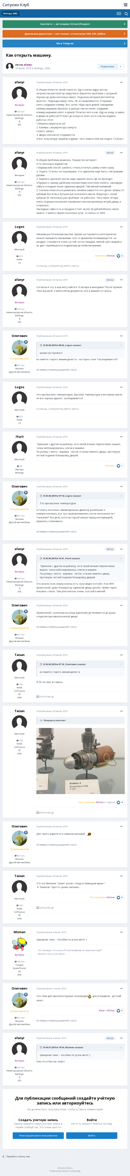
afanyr (20, 82)
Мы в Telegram (65, 43)
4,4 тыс (21, 111)
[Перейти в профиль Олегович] (19, 347)
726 (21, 684)
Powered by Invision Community (65, 1171)
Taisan (20, 655)
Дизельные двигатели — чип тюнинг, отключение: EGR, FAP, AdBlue (65, 33)
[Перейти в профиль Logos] (19, 238)
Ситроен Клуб (16, 4)
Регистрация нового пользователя (38, 1135)
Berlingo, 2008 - (42, 68)
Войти (91, 1135)
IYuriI (20, 437)
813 (21, 256)
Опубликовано (51, 82)
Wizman (19, 932)
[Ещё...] (121, 82)
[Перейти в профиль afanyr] (9, 66)
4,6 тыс (21, 961)
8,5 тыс (21, 365)
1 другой (110, 802)
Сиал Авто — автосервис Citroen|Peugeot (65, 23)
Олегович (19, 336)
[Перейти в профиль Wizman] (19, 944)
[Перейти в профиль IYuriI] (19, 448)
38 (20, 466)
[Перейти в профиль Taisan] (19, 666)
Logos (19, 227)
